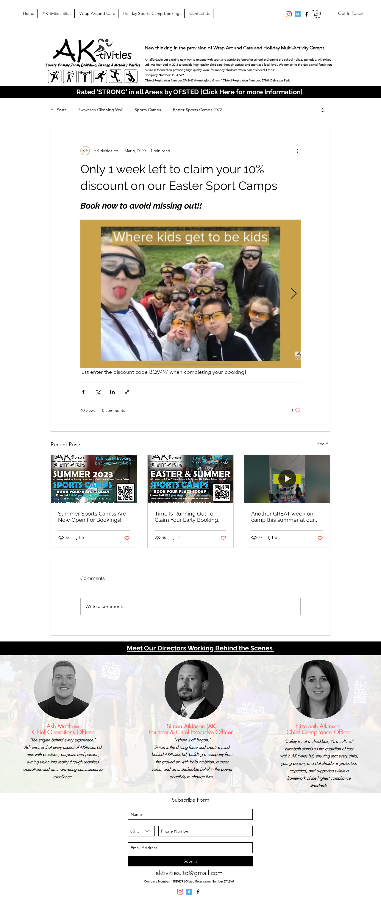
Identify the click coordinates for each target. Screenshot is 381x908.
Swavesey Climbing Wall (100, 109)
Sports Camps (148, 109)
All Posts (58, 109)
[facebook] (307, 14)
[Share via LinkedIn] (112, 392)
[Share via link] (127, 392)
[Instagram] (289, 14)
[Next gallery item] (293, 294)
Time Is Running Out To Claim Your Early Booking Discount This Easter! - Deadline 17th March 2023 (187, 516)
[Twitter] (298, 14)
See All (323, 443)
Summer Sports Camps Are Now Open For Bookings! (92, 516)
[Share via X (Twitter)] (98, 392)
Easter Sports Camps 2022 (197, 109)
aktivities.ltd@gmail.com (189, 873)
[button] (317, 14)
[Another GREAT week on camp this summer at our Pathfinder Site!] (287, 479)
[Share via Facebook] (83, 392)
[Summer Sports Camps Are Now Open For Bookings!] (94, 479)
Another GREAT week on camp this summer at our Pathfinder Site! (283, 516)
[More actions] (297, 150)
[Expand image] (190, 294)
